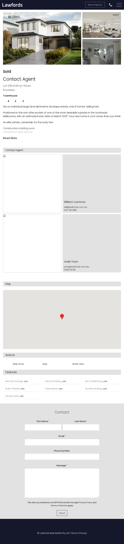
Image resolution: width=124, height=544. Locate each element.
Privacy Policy (85, 502)
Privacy (83, 533)
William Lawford (74, 202)
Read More (10, 138)
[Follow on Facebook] (47, 526)
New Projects (95, 4)
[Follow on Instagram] (67, 526)
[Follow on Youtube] (57, 526)
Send (62, 513)
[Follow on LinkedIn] (77, 526)
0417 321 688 (70, 210)
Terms (74, 533)
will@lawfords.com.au (75, 207)
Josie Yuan (71, 261)
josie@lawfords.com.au (76, 266)
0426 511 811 (69, 269)
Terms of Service (59, 505)
